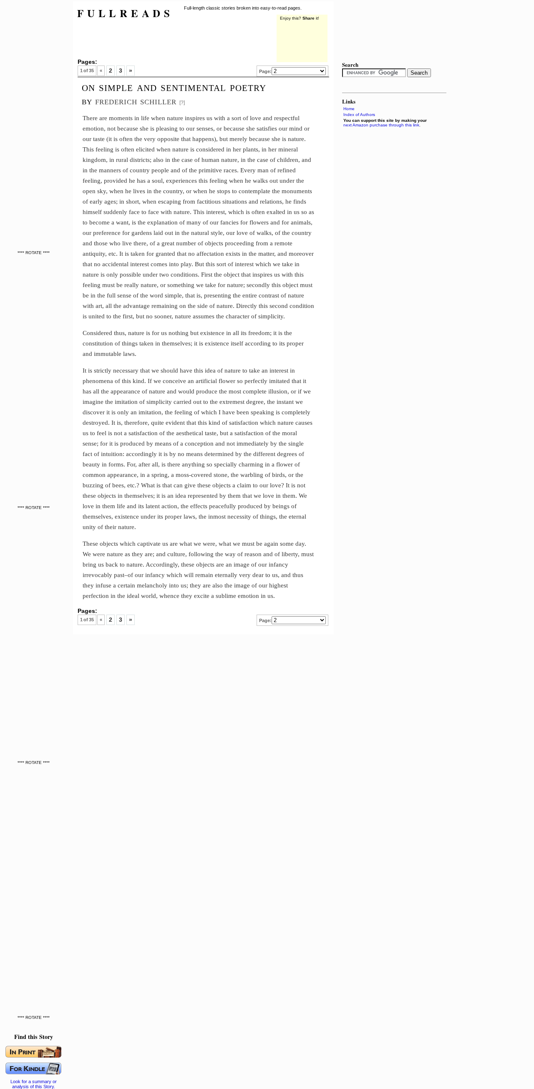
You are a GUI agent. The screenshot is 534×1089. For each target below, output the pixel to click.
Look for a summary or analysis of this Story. (33, 1084)
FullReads (125, 13)
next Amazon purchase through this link (381, 125)
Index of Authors (359, 114)
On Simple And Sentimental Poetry (174, 87)
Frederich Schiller (135, 100)
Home (349, 108)
